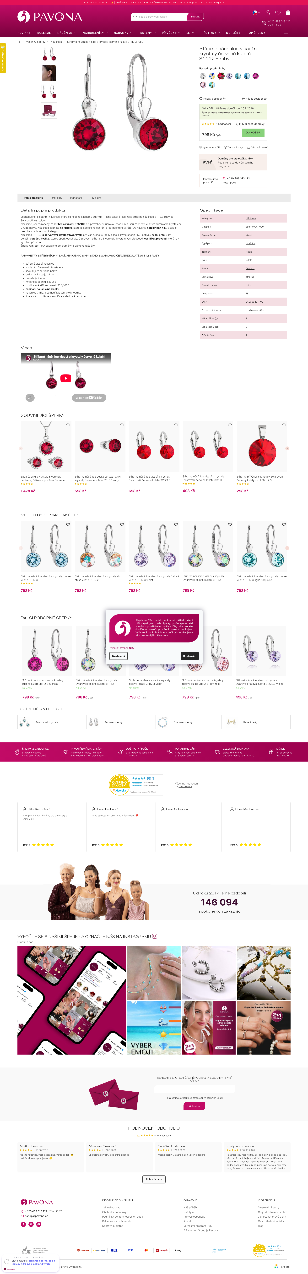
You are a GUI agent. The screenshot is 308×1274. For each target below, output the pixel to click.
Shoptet (286, 1266)
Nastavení (118, 656)
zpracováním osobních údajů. (208, 1097)
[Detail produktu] (46, 446)
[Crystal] (203, 76)
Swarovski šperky (268, 1207)
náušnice (250, 243)
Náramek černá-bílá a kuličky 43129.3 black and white (33, 1262)
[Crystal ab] (212, 76)
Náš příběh (190, 1207)
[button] (20, 448)
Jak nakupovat (111, 1207)
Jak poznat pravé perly (272, 1216)
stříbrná (250, 276)
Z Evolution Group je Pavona (201, 1230)
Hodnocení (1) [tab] (77, 197)
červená (250, 268)
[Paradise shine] (212, 85)
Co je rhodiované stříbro (272, 1212)
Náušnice (251, 218)
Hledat (195, 16)
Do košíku (253, 132)
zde (131, 647)
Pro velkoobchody (194, 1216)
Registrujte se (226, 162)
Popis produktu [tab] (33, 197)
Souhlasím (189, 656)
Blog (260, 1225)
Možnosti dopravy (253, 123)
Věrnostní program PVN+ (199, 1225)
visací (249, 235)
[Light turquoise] (238, 76)
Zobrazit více (154, 1179)
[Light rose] (203, 85)
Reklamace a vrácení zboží (118, 1221)
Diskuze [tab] (96, 197)
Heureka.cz (185, 786)
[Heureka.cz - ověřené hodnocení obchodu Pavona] (136, 784)
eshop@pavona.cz (36, 1216)
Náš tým (189, 1212)
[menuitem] (24, 32)
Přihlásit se (194, 1106)
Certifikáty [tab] (55, 197)
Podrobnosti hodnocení (216, 124)
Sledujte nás (25, 942)
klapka (249, 251)
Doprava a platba (112, 1225)
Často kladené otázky (271, 1221)
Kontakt (188, 1221)
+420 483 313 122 (279, 21)
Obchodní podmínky (114, 1212)
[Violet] (229, 76)
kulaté (249, 260)
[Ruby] (221, 76)
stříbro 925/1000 (255, 226)
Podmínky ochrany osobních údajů (123, 1216)
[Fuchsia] (255, 76)
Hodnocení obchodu (154, 1128)
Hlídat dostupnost (256, 98)
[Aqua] (247, 76)
